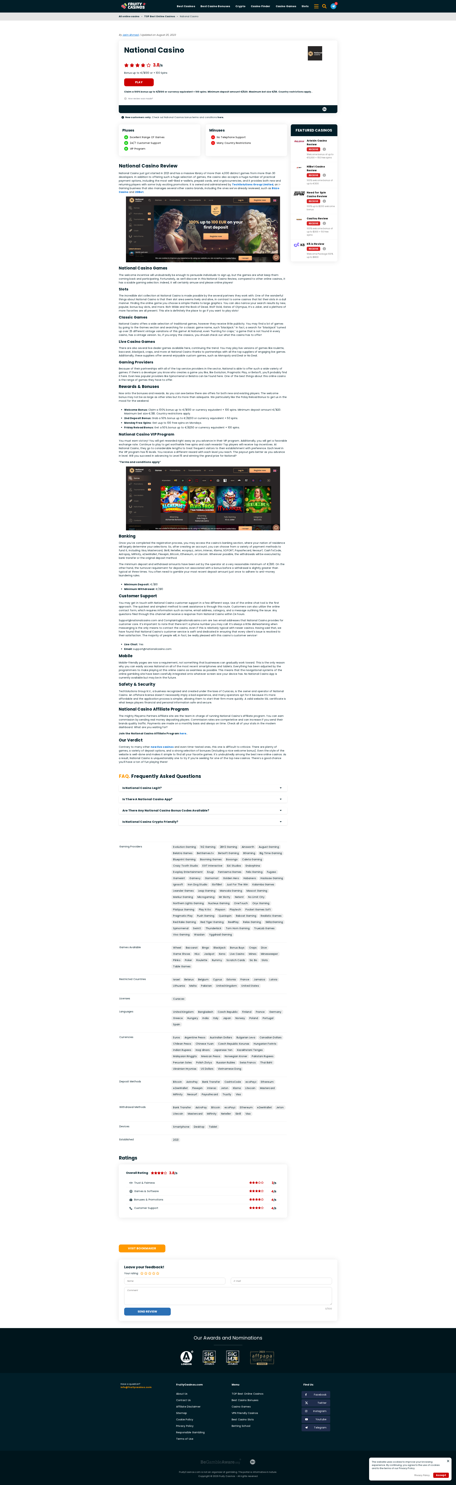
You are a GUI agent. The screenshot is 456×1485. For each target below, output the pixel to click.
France (244, 979)
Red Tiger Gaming (212, 922)
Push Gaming (205, 916)
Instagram (320, 1411)
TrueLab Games (264, 928)
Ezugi (210, 872)
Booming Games (211, 859)
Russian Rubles (225, 1062)
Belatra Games (182, 853)
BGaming (249, 853)
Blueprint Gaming (184, 859)
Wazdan (199, 934)
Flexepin (197, 1088)
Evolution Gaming (184, 847)
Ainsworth (248, 847)
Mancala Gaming (231, 891)
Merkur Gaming (183, 897)
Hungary (192, 1018)
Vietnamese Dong (229, 1069)
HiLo (197, 954)
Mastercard (267, 1088)
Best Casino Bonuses (215, 6)
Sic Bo (253, 960)
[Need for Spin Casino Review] (324, 201)
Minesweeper (269, 954)
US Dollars (207, 1069)
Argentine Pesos (195, 1037)
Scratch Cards (235, 960)
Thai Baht (266, 1062)
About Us (182, 1394)
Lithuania (179, 986)
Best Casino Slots (243, 1419)
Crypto (240, 6)
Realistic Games (271, 916)
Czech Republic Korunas (233, 1044)
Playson (220, 909)
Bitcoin (177, 1082)
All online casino (129, 16)
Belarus (189, 979)
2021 (175, 1140)
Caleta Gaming (252, 859)
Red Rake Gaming (184, 922)
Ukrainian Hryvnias (184, 1069)
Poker (188, 960)
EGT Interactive (212, 865)
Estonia (231, 979)
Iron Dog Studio (197, 884)
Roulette (201, 960)
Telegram (320, 1427)
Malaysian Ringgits (185, 1056)
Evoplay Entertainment (188, 872)
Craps (253, 947)
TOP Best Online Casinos (159, 16)
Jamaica (259, 979)
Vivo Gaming (181, 934)
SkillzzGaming (274, 922)
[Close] (448, 1461)
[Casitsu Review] (324, 223)
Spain (176, 1024)
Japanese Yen (223, 1050)
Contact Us (183, 1400)
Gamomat (212, 878)
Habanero (249, 878)
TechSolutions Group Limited (252, 184)
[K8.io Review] (324, 249)
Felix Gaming (254, 872)
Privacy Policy (185, 1426)
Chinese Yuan (205, 1044)
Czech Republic (228, 1012)
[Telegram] (333, 6)
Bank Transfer (211, 1082)
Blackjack (220, 947)
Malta (193, 986)
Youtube (321, 1419)
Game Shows (181, 954)
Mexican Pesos (210, 1056)
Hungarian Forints (265, 1044)
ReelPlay (233, 922)
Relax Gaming (252, 922)
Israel (176, 979)
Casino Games (286, 6)
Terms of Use (184, 1439)
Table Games (181, 966)
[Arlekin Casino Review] (324, 149)
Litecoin (250, 1088)
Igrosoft (178, 884)
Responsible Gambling (190, 1432)
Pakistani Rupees (262, 1056)
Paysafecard (210, 1094)
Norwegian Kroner (236, 1056)
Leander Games (183, 891)
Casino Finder (260, 6)
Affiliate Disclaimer (188, 1406)
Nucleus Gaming (219, 903)
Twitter (322, 1403)
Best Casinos (186, 6)
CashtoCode (233, 1082)
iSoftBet (217, 884)
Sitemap (181, 1413)
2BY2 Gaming (228, 847)
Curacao (178, 999)
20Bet (139, 192)
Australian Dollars (221, 1037)
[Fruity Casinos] (139, 6)
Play (139, 82)
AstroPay (192, 1082)
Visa (238, 1094)
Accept (441, 1475)
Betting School (241, 1426)
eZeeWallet (180, 1088)
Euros (176, 1037)
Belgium (203, 979)
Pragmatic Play (183, 916)
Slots (305, 6)
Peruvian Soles (182, 1062)
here (183, 733)
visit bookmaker (142, 1248)
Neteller (226, 1113)
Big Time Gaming (271, 853)
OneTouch (241, 903)
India (205, 1018)
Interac (211, 1088)
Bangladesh (205, 1012)
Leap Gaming (206, 891)
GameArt (179, 878)
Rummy (217, 960)
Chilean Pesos (182, 1044)
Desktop (199, 1127)
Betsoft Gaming (228, 853)
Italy (215, 1018)
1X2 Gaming (208, 847)
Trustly (227, 1094)
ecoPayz (250, 1082)
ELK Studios (234, 865)
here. (221, 117)
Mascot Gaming (257, 891)
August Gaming (269, 847)
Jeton (224, 1088)
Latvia (273, 979)
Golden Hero (231, 878)
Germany (275, 1012)
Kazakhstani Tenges (250, 1050)
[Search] (324, 6)
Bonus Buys (237, 947)
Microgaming (205, 897)
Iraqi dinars (203, 1050)
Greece (178, 1018)
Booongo (232, 859)
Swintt (197, 928)
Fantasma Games (230, 872)
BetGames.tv (205, 853)
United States (250, 986)
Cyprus (217, 979)
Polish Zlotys (204, 1062)
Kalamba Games (263, 884)
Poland (253, 1018)
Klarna (237, 1088)
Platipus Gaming (183, 909)
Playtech (235, 909)
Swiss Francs (248, 1062)
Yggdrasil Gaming (220, 934)
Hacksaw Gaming (272, 878)
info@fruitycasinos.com (136, 1387)
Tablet (213, 1127)
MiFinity (178, 1094)
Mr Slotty (224, 897)
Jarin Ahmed (131, 35)
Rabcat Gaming (246, 916)
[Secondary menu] (316, 5)
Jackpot (209, 954)
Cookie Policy (184, 1419)
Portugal (268, 1018)
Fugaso (271, 872)
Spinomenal (180, 928)
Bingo (205, 947)
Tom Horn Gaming (238, 928)
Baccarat (192, 947)
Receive (313, 149)
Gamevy (194, 878)
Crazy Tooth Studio (185, 865)
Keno (222, 954)
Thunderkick (213, 928)
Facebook (320, 1394)
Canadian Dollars (270, 1037)
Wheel (177, 947)
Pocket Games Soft (258, 909)
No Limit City (256, 897)
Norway (240, 1018)
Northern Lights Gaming (188, 903)
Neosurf (192, 1094)
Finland (246, 1012)
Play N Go (205, 909)
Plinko (176, 960)
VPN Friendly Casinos (245, 1413)
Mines (252, 954)
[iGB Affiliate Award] (187, 1358)
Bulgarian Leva (246, 1037)
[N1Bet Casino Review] (324, 175)
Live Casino (237, 954)
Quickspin (225, 916)
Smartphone (181, 1127)
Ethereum (267, 1082)
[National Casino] (315, 54)
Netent (239, 897)
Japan (227, 1018)
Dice (264, 947)
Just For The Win (237, 884)
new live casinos (162, 747)
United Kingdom (226, 986)
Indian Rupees (182, 1050)
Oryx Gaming (260, 903)
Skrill (238, 1113)
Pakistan (206, 986)
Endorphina (253, 865)
